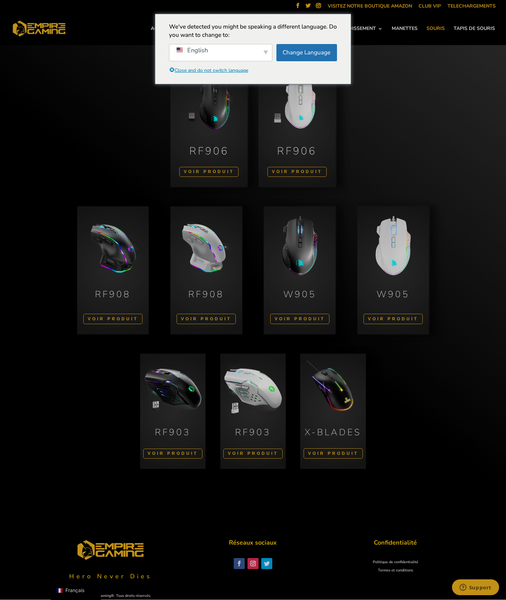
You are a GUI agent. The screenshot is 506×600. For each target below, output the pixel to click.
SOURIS (435, 29)
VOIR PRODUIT (209, 171)
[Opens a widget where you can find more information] (475, 588)
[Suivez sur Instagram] (253, 563)
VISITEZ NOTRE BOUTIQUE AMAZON (370, 6)
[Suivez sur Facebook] (239, 563)
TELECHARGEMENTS (471, 6)
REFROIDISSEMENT (353, 29)
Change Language (306, 52)
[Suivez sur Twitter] (266, 563)
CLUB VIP (430, 6)
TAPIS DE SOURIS (474, 29)
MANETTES (405, 29)
